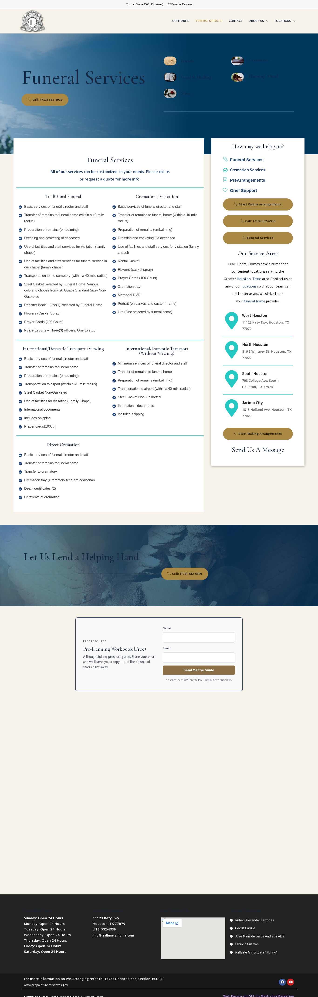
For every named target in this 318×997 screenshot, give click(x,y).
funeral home (254, 301)
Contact (236, 21)
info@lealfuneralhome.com (113, 935)
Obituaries (180, 21)
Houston (244, 278)
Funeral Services (209, 21)
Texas (256, 278)
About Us (256, 21)
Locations (283, 21)
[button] (266, 21)
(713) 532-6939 (104, 929)
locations (249, 286)
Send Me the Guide (199, 670)
